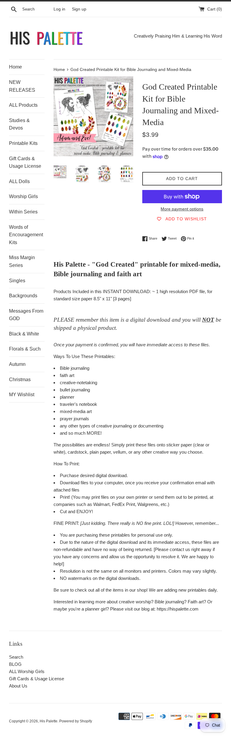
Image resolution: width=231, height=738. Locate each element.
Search (16, 657)
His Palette (48, 721)
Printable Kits (23, 143)
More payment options (182, 209)
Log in (59, 9)
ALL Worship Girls (27, 671)
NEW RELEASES (22, 86)
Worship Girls (23, 196)
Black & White (24, 333)
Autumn (17, 364)
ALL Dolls (19, 181)
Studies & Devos (19, 124)
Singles (17, 280)
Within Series (23, 211)
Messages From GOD (26, 314)
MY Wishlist (21, 394)
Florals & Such (25, 348)
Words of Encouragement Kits (26, 235)
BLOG (15, 664)
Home (15, 66)
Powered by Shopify (75, 721)
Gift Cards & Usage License (25, 162)
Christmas (20, 379)
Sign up (79, 9)
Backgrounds (23, 295)
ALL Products (23, 105)
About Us (18, 685)
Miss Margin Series (22, 261)
